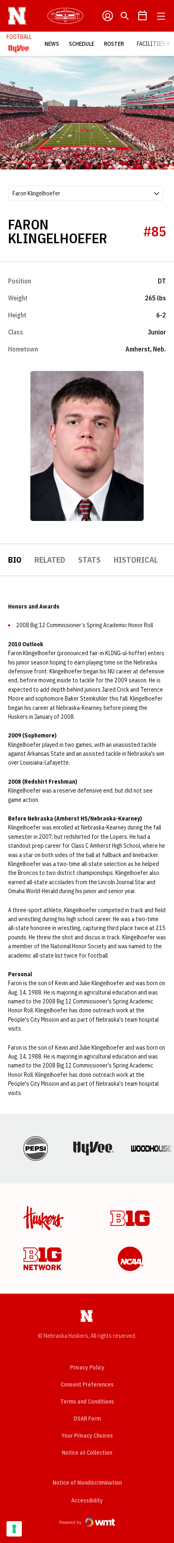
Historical (136, 559)
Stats (89, 559)
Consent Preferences (87, 1384)
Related (49, 559)
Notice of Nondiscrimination (87, 1482)
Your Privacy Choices (87, 1435)
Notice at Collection (87, 1452)
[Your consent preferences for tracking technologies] (14, 1529)
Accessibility (87, 1500)
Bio (14, 559)
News (52, 43)
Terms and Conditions (87, 1401)
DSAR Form (87, 1418)
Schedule (81, 43)
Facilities (151, 43)
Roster (114, 43)
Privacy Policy (87, 1367)
